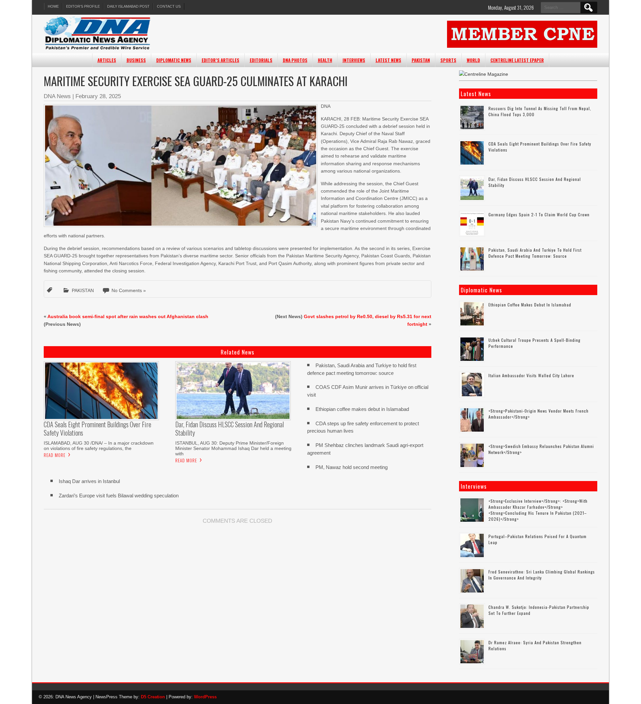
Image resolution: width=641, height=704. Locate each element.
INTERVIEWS (354, 60)
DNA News (57, 96)
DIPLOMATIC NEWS (173, 60)
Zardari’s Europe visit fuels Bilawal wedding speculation (119, 495)
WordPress (205, 696)
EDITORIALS (261, 60)
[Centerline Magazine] (483, 74)
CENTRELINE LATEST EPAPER (517, 60)
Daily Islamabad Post (128, 6)
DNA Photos (295, 60)
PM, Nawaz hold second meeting (351, 467)
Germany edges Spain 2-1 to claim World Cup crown (539, 214)
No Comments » (129, 290)
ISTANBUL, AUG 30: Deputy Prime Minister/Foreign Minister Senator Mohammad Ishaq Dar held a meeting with (233, 448)
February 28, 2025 (98, 96)
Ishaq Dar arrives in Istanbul (89, 481)
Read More (54, 455)
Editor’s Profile (83, 6)
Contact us (169, 6)
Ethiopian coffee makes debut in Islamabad (362, 409)
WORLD (473, 60)
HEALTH (325, 60)
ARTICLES (106, 60)
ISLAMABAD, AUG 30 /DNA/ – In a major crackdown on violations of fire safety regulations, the (99, 445)
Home (53, 6)
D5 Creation (153, 696)
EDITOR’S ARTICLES (220, 60)
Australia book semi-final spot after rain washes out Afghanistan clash (127, 316)
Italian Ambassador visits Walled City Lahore (531, 375)
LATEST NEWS (388, 60)
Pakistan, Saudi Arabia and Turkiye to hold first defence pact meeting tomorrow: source (535, 253)
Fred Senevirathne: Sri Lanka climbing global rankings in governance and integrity (541, 574)
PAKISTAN (421, 60)
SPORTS (448, 60)
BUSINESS (136, 60)
